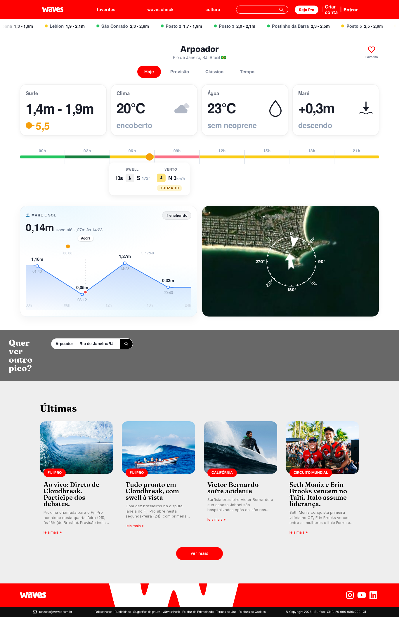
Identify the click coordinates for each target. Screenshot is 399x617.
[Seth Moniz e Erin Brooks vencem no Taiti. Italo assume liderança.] (322, 479)
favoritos (106, 9)
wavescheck (160, 9)
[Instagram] (350, 595)
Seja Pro (306, 9)
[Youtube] (361, 595)
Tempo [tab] (247, 71)
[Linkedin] (373, 595)
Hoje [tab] (149, 71)
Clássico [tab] (214, 71)
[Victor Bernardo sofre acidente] (240, 479)
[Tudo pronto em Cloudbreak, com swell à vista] (158, 479)
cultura (212, 9)
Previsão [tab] (179, 71)
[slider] (149, 157)
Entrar (351, 10)
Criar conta (331, 9)
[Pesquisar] (281, 9)
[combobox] (262, 10)
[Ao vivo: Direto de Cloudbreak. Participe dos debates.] (76, 479)
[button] (199, 553)
